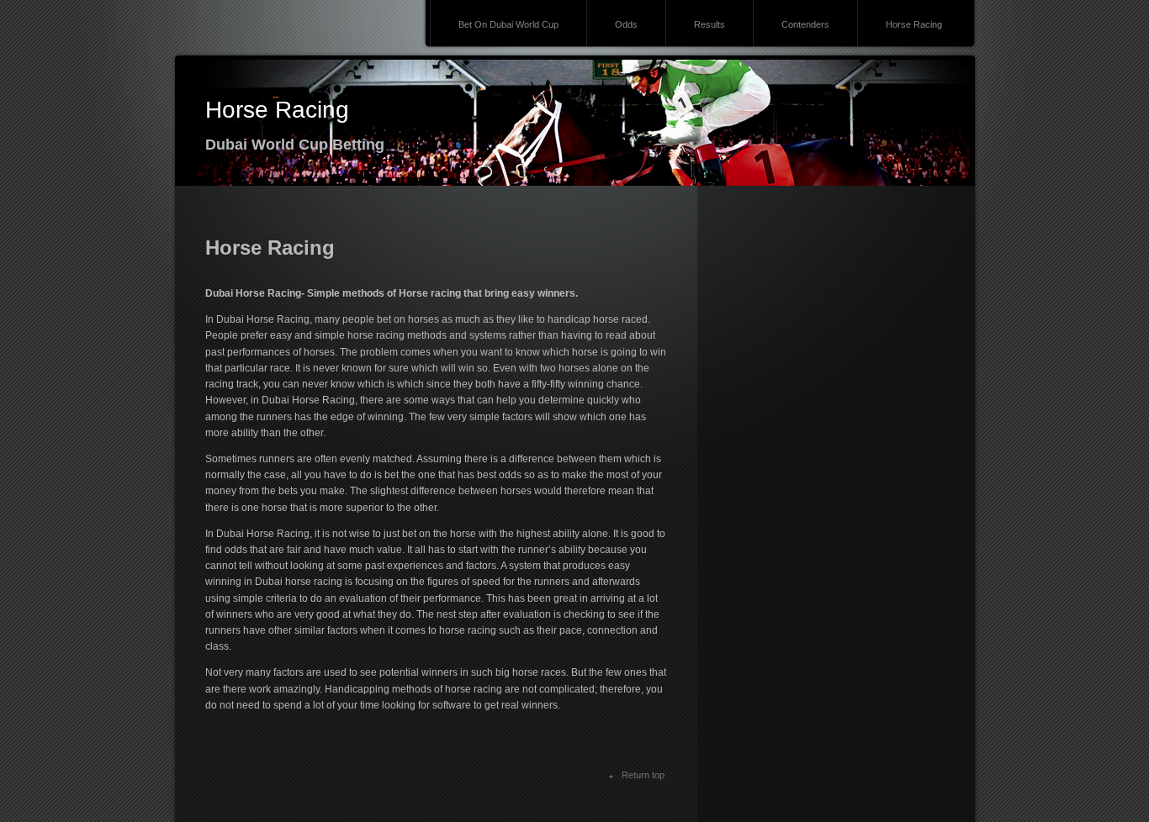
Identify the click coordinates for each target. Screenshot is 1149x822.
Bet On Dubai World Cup (508, 24)
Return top (643, 775)
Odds (626, 24)
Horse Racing (914, 24)
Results (709, 24)
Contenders (805, 24)
